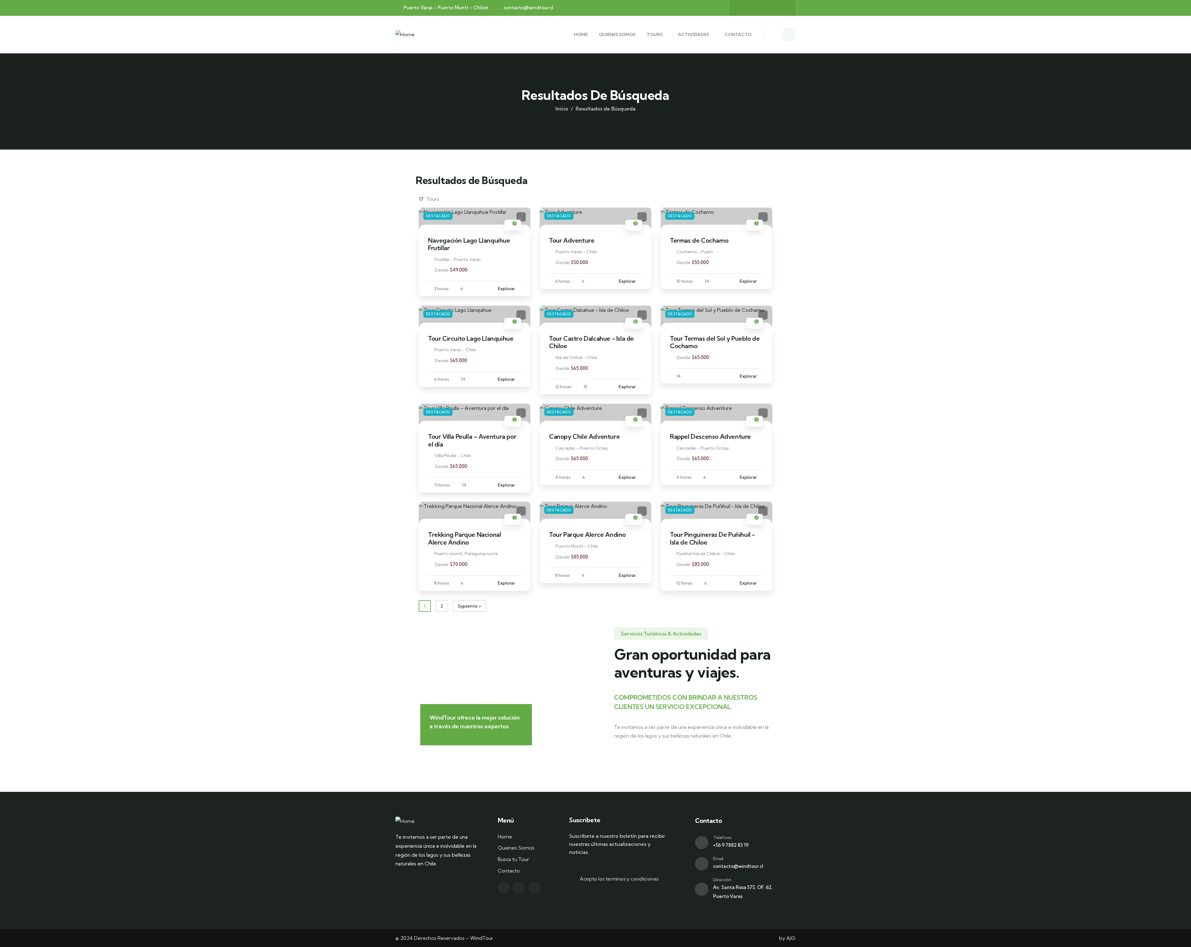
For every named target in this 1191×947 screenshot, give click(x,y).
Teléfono (722, 837)
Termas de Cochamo (699, 240)
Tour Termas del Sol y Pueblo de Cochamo (715, 342)
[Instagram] (754, 8)
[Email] (701, 863)
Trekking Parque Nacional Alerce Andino (464, 538)
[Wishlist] (521, 217)
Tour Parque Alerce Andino (587, 534)
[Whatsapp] (782, 8)
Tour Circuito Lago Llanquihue (470, 338)
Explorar (506, 288)
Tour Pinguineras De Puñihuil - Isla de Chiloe (712, 538)
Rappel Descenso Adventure (710, 436)
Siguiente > (469, 606)
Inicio (561, 108)
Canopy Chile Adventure (584, 436)
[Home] (405, 34)
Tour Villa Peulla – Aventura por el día (472, 440)
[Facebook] (768, 8)
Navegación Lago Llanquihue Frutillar (469, 244)
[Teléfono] (701, 842)
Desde (441, 270)
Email (718, 858)
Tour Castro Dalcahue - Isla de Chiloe (591, 342)
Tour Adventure (571, 240)
